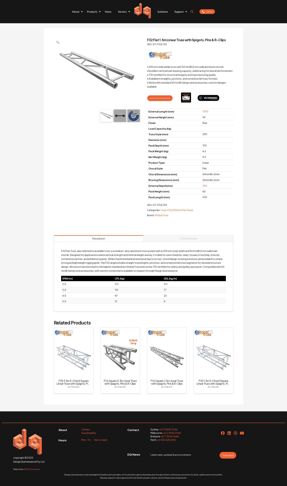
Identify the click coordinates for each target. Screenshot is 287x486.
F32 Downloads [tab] (188, 238)
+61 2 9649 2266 (168, 429)
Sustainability (88, 432)
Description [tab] (98, 238)
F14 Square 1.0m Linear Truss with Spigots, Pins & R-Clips (166, 382)
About (62, 430)
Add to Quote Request (160, 98)
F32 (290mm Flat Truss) (180, 210)
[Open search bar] (192, 11)
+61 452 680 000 (166, 439)
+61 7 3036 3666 (169, 436)
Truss (163, 210)
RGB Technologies (32, 469)
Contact (133, 430)
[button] (58, 42)
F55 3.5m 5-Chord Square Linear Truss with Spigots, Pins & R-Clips (73, 383)
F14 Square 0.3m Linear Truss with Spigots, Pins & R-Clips (120, 382)
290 (204, 185)
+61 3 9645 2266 (171, 432)
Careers (85, 429)
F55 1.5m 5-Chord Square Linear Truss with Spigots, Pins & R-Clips (213, 383)
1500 (205, 111)
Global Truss (161, 215)
